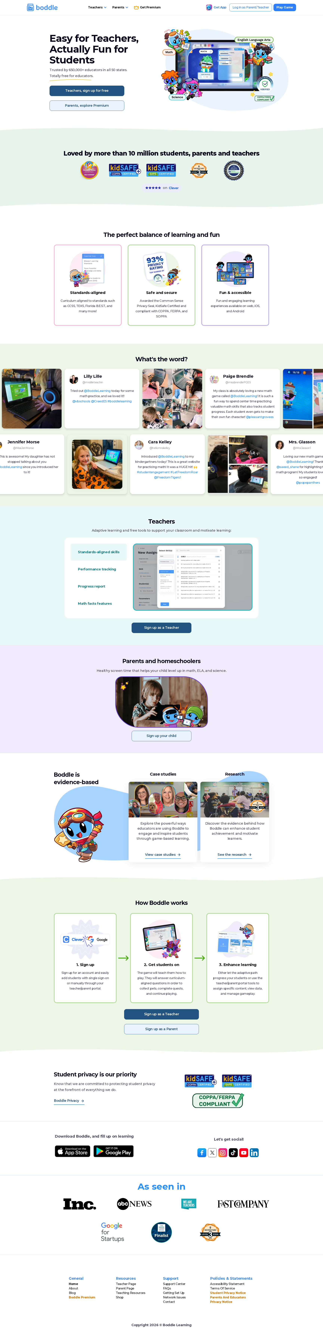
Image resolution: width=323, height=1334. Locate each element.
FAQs (167, 1288)
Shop (120, 1297)
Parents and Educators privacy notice (228, 1300)
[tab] (98, 552)
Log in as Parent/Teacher (251, 7)
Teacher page (126, 1284)
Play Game (284, 7)
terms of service (222, 1288)
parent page (125, 1288)
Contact (169, 1302)
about (73, 1288)
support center (174, 1284)
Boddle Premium (82, 1297)
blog (72, 1293)
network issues (174, 1297)
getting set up (173, 1293)
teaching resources (130, 1293)
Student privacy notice (228, 1293)
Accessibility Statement (227, 1284)
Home (73, 1284)
